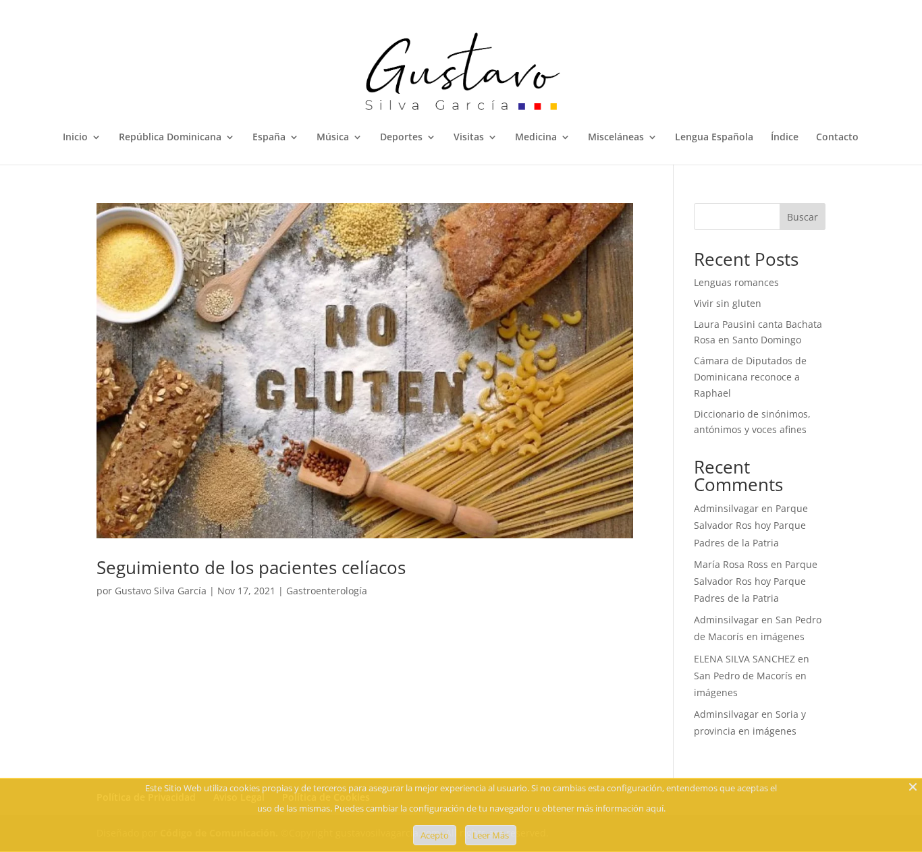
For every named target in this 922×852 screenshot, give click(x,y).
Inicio (75, 137)
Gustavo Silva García (161, 590)
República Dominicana (170, 137)
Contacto (837, 137)
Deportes (401, 137)
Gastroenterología (326, 590)
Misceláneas (616, 137)
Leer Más (490, 835)
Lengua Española (714, 137)
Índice (784, 137)
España (269, 137)
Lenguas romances (736, 282)
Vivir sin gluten (727, 303)
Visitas (469, 137)
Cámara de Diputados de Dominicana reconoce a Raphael (750, 376)
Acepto (435, 835)
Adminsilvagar (726, 508)
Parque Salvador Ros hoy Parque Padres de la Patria (751, 525)
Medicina (536, 137)
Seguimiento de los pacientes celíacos (251, 567)
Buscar (802, 216)
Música (333, 137)
